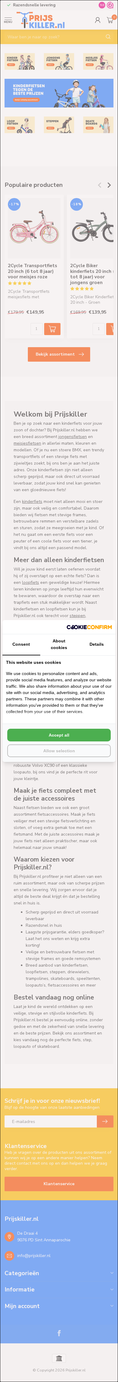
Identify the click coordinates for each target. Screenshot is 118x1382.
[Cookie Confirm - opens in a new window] (89, 627)
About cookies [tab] (59, 644)
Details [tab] (97, 644)
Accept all (59, 735)
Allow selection (59, 750)
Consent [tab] (21, 644)
